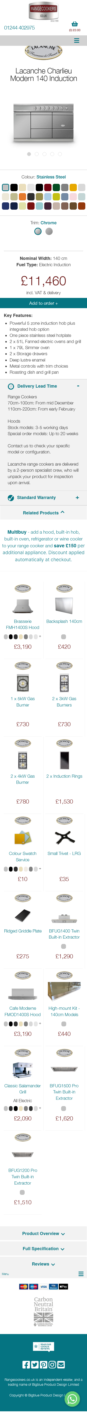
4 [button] (52, 154)
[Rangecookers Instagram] (53, 1366)
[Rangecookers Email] (61, 1366)
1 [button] (29, 154)
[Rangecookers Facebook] (26, 1366)
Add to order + (43, 303)
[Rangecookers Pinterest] (44, 1366)
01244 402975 (19, 27)
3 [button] (44, 154)
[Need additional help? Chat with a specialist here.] (72, 1399)
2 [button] (36, 154)
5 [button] (60, 154)
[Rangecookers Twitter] (35, 1366)
